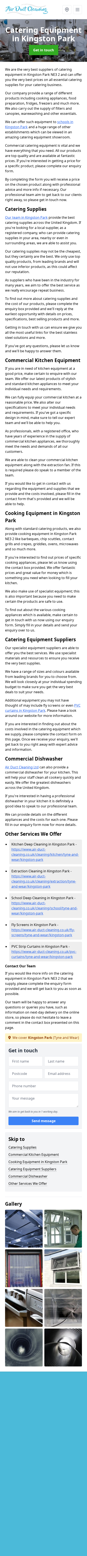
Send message (44, 1121)
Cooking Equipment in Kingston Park (37, 1161)
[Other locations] (67, 9)
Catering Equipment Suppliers (32, 1169)
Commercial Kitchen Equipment (33, 1154)
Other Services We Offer (27, 1183)
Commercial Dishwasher (28, 1176)
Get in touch (43, 50)
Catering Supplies (22, 1147)
